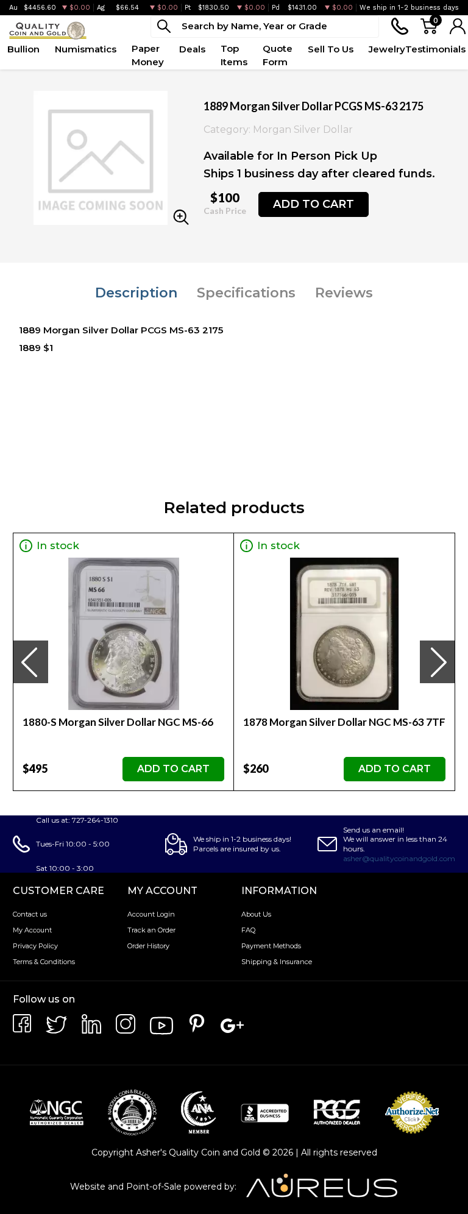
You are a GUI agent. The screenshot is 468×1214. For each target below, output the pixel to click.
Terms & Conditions (44, 961)
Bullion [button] (23, 49)
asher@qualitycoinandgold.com (399, 858)
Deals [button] (192, 49)
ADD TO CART (313, 204)
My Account (32, 930)
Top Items (234, 55)
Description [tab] (136, 293)
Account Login (151, 914)
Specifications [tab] (246, 293)
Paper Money (148, 55)
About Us (256, 914)
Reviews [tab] (344, 293)
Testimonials (435, 49)
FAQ (248, 930)
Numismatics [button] (85, 49)
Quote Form (277, 55)
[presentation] (30, 662)
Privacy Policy (35, 946)
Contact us (30, 914)
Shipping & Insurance (276, 961)
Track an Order (151, 930)
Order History (148, 946)
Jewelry (387, 49)
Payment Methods (271, 946)
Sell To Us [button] (330, 49)
